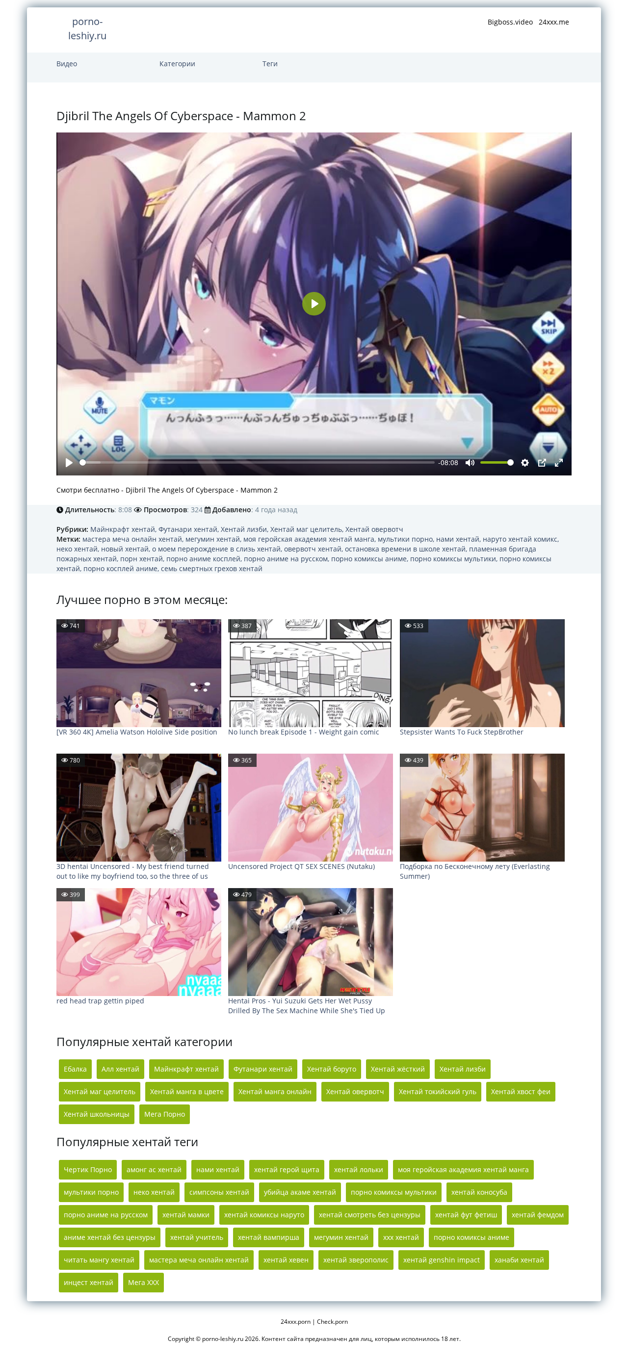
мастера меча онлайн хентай (199, 1259)
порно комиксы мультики (394, 1192)
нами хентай (217, 1169)
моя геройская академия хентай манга (463, 1169)
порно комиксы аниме (471, 1237)
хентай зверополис (356, 1259)
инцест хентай (88, 1282)
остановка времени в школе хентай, (407, 548)
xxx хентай (401, 1237)
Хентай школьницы (97, 1114)
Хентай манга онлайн (275, 1091)
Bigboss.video (510, 21)
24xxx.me (554, 21)
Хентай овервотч (374, 529)
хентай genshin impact (441, 1259)
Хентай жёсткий (398, 1069)
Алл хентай (120, 1069)
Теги (270, 63)
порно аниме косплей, (205, 558)
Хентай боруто (331, 1069)
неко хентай (154, 1192)
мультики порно (91, 1192)
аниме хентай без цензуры (110, 1237)
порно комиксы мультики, (454, 558)
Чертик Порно (88, 1169)
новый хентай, (126, 548)
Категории (177, 63)
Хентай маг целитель (99, 1091)
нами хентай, (459, 539)
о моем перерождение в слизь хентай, (218, 548)
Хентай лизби (463, 1069)
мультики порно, (407, 539)
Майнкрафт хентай (186, 1069)
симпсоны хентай (219, 1192)
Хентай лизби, (245, 529)
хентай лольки (358, 1169)
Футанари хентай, (189, 529)
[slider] (257, 462)
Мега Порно (164, 1114)
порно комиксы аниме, (370, 558)
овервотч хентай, (314, 548)
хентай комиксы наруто (264, 1214)
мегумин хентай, (214, 539)
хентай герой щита (286, 1169)
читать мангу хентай (99, 1259)
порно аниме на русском (106, 1214)
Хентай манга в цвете (187, 1091)
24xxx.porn (296, 1321)
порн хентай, (143, 558)
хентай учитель (196, 1237)
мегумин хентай (341, 1237)
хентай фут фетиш (466, 1214)
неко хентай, (78, 548)
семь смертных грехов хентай (211, 568)
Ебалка (75, 1069)
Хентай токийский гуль (437, 1091)
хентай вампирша (268, 1237)
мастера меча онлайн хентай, (133, 539)
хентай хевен (286, 1259)
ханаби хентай (519, 1259)
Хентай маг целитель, (307, 529)
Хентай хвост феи (520, 1091)
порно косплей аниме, (122, 568)
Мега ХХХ (143, 1282)
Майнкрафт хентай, (124, 529)
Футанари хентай (263, 1069)
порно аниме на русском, (287, 558)
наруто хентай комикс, (521, 539)
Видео (66, 63)
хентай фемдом (538, 1214)
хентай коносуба (479, 1192)
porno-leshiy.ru (87, 28)
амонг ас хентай (154, 1169)
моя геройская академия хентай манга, (310, 539)
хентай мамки (185, 1214)
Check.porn (332, 1321)
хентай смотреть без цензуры (369, 1214)
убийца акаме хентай (300, 1192)
